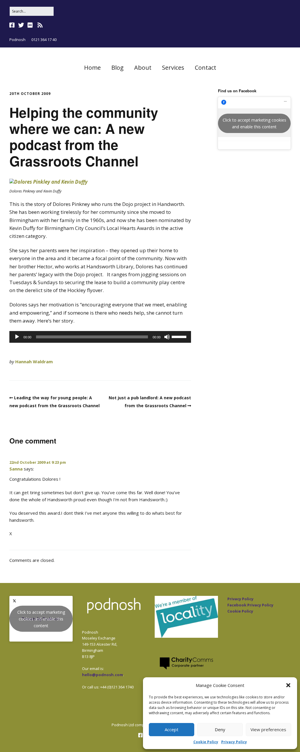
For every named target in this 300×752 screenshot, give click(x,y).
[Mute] (167, 337)
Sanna (16, 469)
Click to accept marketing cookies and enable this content (254, 123)
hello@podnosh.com (102, 674)
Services (173, 67)
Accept (171, 729)
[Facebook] (12, 25)
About (142, 67)
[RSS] (40, 25)
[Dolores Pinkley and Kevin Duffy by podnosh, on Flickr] (48, 181)
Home (92, 67)
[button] (288, 685)
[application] (100, 337)
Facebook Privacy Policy (250, 605)
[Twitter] (21, 25)
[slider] (180, 336)
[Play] (17, 337)
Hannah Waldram (34, 361)
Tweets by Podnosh (41, 618)
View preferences (268, 729)
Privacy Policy (234, 741)
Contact (205, 67)
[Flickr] (30, 25)
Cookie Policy (205, 741)
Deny (220, 729)
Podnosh (17, 39)
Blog (117, 67)
